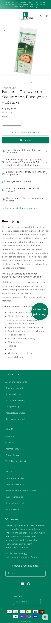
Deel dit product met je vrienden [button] (21, 208)
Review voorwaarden (15, 388)
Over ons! (10, 436)
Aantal (5, 117)
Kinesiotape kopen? (14, 484)
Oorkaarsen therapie (15, 503)
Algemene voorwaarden (16, 382)
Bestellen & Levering (15, 400)
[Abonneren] (42, 573)
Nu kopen (25, 140)
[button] (3, 16)
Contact (9, 442)
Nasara (14, 557)
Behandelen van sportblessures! (20, 491)
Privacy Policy (12, 455)
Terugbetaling (12, 407)
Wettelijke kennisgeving (16, 461)
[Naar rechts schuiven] (32, 83)
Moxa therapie (12, 509)
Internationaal (12, 449)
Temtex (23, 557)
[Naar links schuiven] (20, 83)
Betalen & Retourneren (16, 394)
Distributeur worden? (15, 419)
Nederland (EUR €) (24, 602)
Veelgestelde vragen (15, 413)
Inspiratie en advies (14, 478)
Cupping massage (14, 497)
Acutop (34, 557)
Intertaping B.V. (28, 621)
